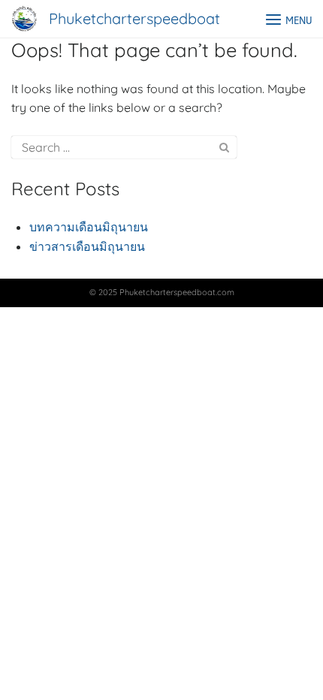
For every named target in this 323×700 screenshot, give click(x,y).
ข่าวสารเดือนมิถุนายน (87, 246)
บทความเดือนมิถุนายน (88, 226)
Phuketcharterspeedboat (134, 18)
